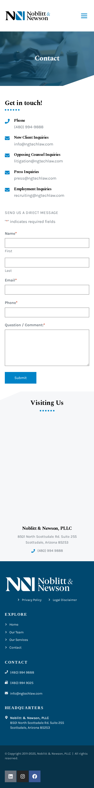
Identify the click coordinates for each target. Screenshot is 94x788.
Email (11, 280)
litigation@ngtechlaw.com (38, 161)
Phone (11, 302)
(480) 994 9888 (50, 550)
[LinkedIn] (10, 776)
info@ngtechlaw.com (33, 144)
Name (11, 233)
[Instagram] (22, 776)
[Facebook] (34, 776)
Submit (20, 378)
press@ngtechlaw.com (35, 178)
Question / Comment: (25, 325)
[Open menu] (84, 16)
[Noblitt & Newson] (28, 16)
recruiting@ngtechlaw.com (39, 195)
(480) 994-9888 (28, 126)
